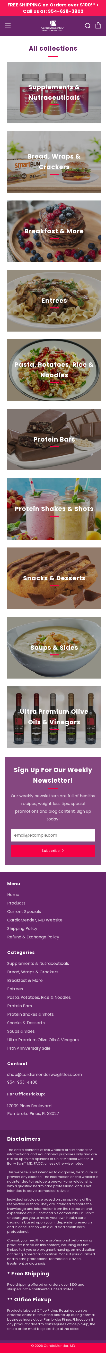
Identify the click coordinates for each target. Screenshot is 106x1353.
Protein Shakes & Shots (30, 1014)
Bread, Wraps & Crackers (32, 972)
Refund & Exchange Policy (33, 937)
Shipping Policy (22, 928)
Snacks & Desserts (26, 1023)
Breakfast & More (25, 980)
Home (13, 895)
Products (16, 903)
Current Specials (24, 912)
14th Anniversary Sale (28, 1048)
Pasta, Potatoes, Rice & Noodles (39, 997)
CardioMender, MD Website (35, 920)
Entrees (15, 989)
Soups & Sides (21, 1031)
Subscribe (51, 850)
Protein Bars (19, 1006)
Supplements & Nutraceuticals (38, 963)
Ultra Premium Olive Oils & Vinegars (43, 1040)
